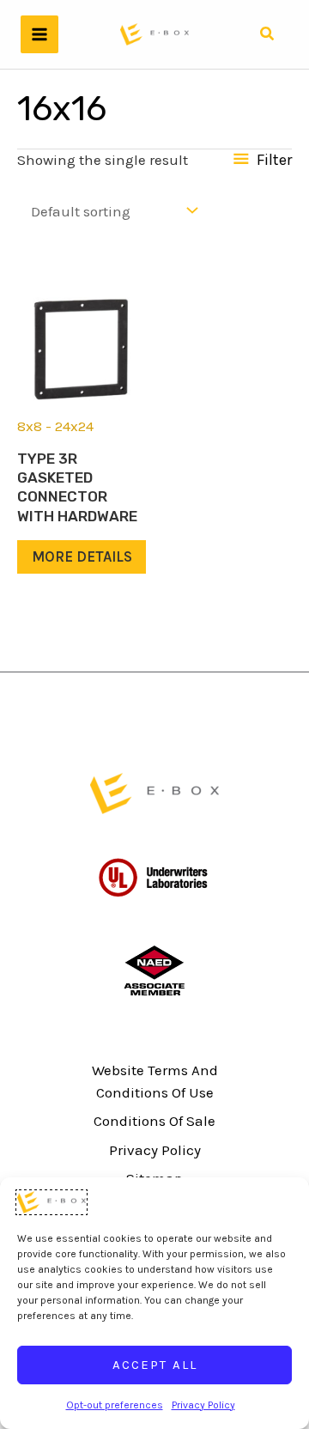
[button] (267, 34)
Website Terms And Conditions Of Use (155, 1081)
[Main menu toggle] (39, 34)
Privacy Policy (203, 1405)
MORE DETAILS (82, 556)
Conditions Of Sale (154, 1120)
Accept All (154, 1364)
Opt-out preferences (114, 1405)
